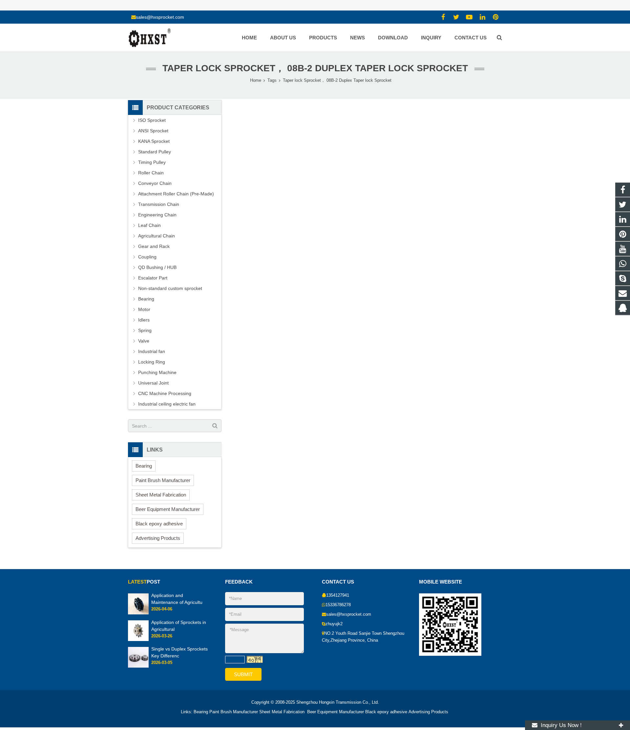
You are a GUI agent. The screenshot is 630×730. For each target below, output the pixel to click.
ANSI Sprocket (153, 130)
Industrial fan (151, 351)
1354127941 (337, 595)
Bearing (146, 298)
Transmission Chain (158, 204)
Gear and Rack (154, 246)
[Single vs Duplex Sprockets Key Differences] (138, 666)
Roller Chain (151, 172)
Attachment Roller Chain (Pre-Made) (176, 193)
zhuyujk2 (334, 624)
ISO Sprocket (152, 120)
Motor (144, 309)
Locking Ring (151, 362)
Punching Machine (157, 372)
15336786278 (338, 605)
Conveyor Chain (155, 183)
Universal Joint (153, 383)
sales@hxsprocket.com (160, 17)
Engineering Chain (157, 214)
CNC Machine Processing (164, 393)
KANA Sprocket (154, 141)
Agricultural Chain (156, 235)
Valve (143, 340)
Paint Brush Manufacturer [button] (163, 480)
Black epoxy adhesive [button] (159, 523)
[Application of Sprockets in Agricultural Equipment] (138, 639)
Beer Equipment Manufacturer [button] (168, 509)
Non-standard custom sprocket (170, 288)
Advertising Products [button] (158, 538)
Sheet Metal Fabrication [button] (161, 495)
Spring (145, 330)
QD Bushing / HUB (157, 267)
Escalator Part (152, 277)
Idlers (144, 319)
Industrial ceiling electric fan (167, 404)
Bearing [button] (144, 466)
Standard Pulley (154, 151)
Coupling (147, 256)
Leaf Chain (149, 225)
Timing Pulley (152, 162)
